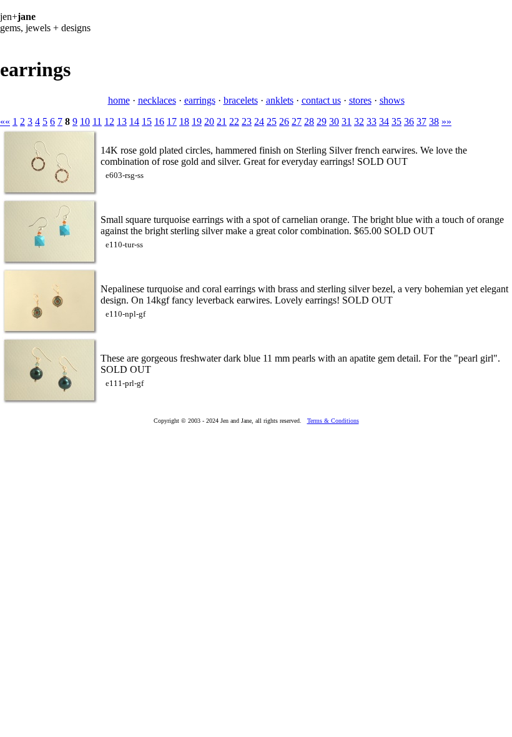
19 (197, 121)
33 (372, 121)
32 (359, 121)
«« (5, 121)
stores (360, 100)
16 (159, 121)
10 (85, 121)
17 (172, 121)
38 (434, 121)
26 (284, 121)
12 (109, 121)
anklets (279, 100)
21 (222, 121)
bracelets (241, 100)
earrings (199, 100)
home (119, 100)
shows (392, 100)
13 (122, 121)
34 (384, 121)
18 (184, 121)
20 (209, 121)
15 (147, 121)
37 (421, 121)
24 (259, 121)
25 (272, 121)
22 (234, 121)
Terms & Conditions (333, 420)
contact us (321, 100)
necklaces (157, 100)
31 (347, 121)
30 (334, 121)
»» (446, 121)
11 (97, 121)
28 (309, 121)
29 (322, 121)
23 (247, 121)
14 (134, 121)
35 (396, 121)
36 (409, 121)
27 (297, 121)
